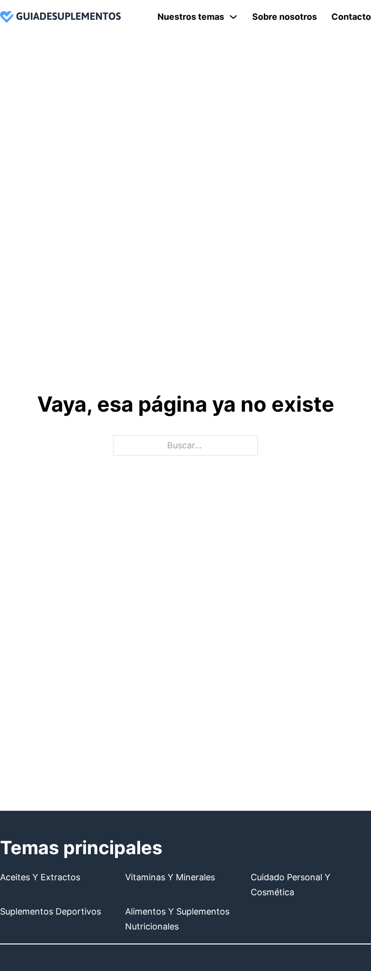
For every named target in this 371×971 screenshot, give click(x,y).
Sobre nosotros (284, 17)
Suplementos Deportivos (50, 911)
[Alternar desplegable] (233, 17)
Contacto (351, 17)
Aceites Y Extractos (40, 877)
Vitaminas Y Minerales (170, 877)
